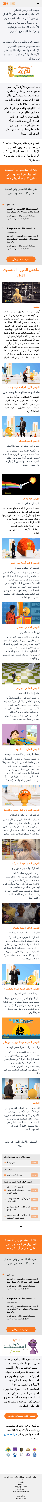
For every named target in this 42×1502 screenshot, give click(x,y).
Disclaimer (21, 1489)
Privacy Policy (21, 1498)
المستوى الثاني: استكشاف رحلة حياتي (21, 1416)
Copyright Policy (21, 1487)
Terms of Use (21, 1496)
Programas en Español (21, 1491)
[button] (38, 3)
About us (21, 1484)
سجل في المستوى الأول (21, 259)
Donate (21, 1482)
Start (34, 1163)
